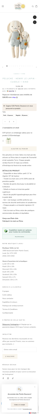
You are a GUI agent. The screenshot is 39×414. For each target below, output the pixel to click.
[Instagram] (8, 378)
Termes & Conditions (10, 309)
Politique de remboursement (12, 306)
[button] (34, 413)
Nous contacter (7, 298)
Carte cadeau (7, 295)
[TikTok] (13, 378)
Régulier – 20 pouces (21, 115)
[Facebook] (3, 378)
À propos (5, 291)
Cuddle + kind (19, 74)
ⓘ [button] (15, 91)
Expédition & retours (9, 302)
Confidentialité (7, 313)
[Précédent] (2, 67)
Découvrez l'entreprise (10, 324)
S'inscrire (10, 356)
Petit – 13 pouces (8, 115)
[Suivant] (36, 67)
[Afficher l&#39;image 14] (19, 68)
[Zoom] (34, 17)
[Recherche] (33, 6)
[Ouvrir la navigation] (3, 6)
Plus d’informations (19, 236)
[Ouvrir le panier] (36, 6)
